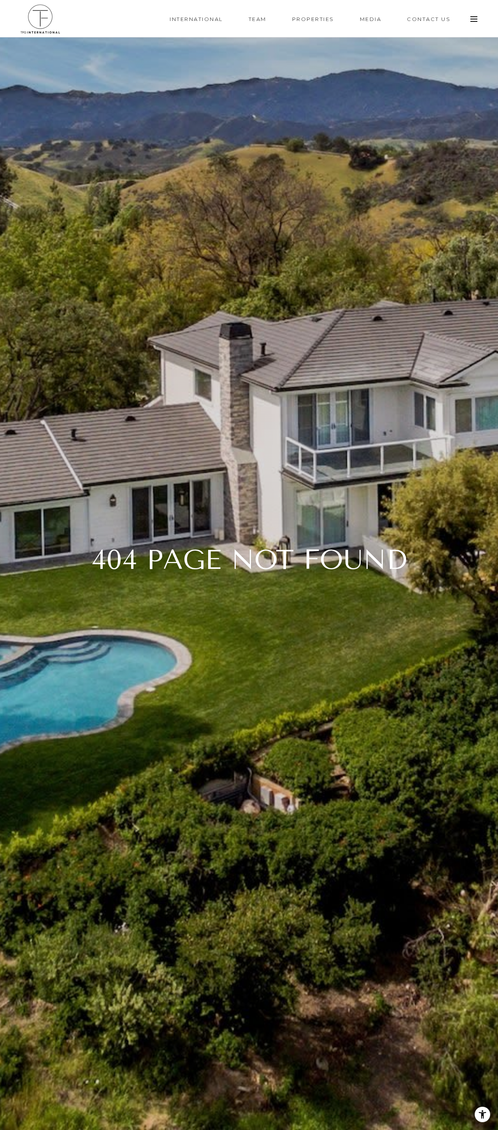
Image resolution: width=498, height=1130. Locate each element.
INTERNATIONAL (196, 19)
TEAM (258, 19)
